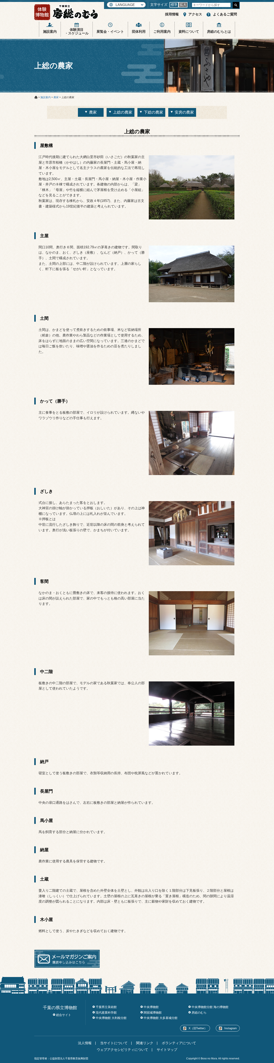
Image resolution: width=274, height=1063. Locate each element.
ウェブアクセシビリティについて (122, 1049)
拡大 (183, 4)
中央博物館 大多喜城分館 (160, 1018)
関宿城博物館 (153, 1012)
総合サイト (63, 1015)
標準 (174, 4)
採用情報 (172, 14)
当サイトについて (114, 1043)
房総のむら (199, 1012)
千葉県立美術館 (106, 1007)
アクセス (195, 14)
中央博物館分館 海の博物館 (210, 1007)
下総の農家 (153, 112)
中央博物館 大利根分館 (111, 1018)
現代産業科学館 (106, 1012)
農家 (93, 112)
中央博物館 (151, 1007)
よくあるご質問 (225, 14)
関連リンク (144, 1043)
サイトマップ (167, 1049)
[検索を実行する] (236, 5)
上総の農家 (122, 112)
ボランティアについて (179, 1043)
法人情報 (85, 1043)
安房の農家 (184, 112)
